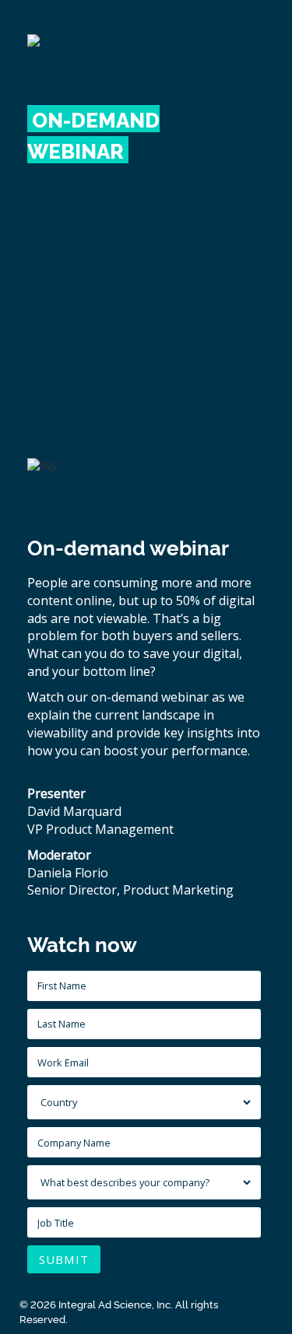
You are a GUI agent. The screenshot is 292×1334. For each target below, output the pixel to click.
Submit (64, 1259)
